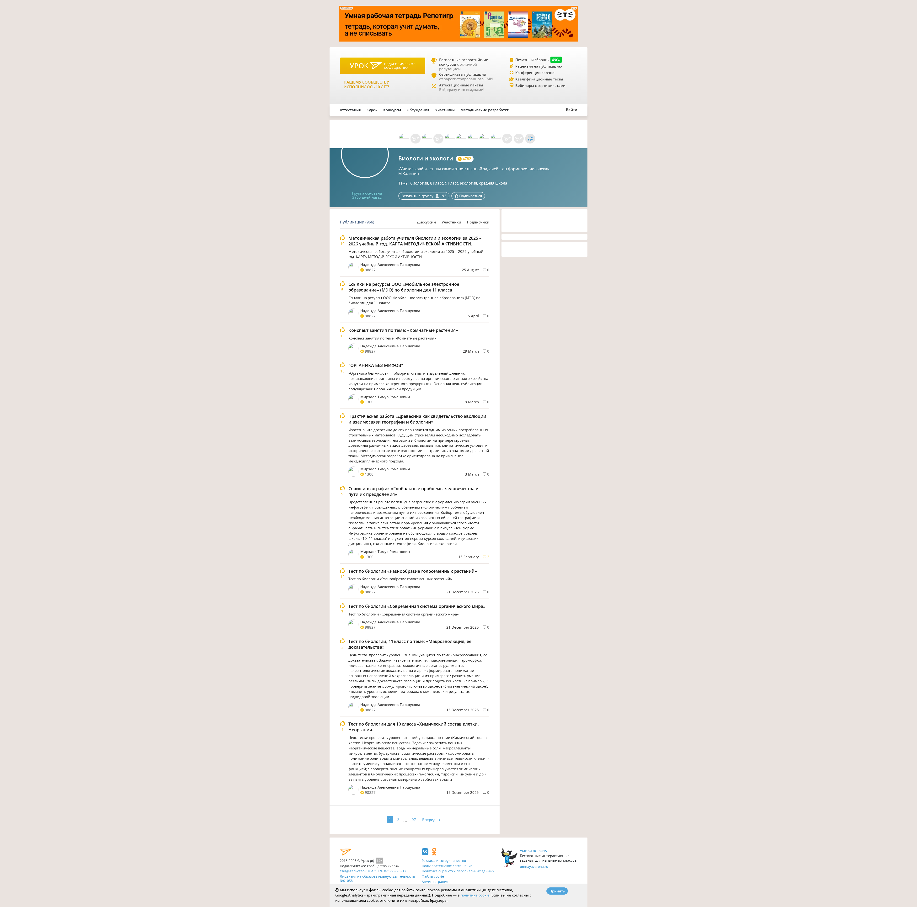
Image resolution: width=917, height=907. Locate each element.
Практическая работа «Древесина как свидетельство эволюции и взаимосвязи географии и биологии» (417, 419)
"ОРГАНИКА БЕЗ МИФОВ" (375, 365)
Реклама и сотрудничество (444, 860)
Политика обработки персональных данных (458, 871)
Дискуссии (426, 222)
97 (414, 819)
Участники (451, 222)
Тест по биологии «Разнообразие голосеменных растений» (412, 571)
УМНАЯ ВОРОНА (533, 851)
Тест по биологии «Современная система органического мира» (416, 606)
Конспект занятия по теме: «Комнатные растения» (403, 330)
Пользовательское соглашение (447, 866)
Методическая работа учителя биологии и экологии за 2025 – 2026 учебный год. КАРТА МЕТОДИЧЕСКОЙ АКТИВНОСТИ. (414, 241)
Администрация (435, 881)
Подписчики (478, 222)
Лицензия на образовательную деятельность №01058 (377, 878)
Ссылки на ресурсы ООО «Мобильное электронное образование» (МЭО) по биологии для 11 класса (403, 287)
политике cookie (475, 895)
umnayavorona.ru (534, 866)
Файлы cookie (433, 876)
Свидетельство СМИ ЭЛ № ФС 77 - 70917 (373, 871)
